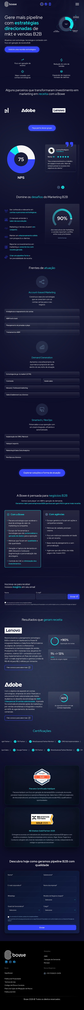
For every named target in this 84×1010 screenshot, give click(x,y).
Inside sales (48, 381)
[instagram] (10, 962)
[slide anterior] (58, 187)
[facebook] (14, 962)
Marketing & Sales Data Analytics (18, 450)
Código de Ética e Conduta (14, 985)
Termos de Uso (10, 982)
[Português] (41, 4)
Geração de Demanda (52, 959)
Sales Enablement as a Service (17, 395)
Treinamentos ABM (13, 332)
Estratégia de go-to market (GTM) (18, 374)
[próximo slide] (62, 187)
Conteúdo (10, 381)
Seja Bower (9, 973)
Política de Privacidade (39, 604)
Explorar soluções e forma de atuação (42, 472)
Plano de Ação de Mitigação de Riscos (18, 988)
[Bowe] (11, 4)
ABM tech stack (12, 318)
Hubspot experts (12, 444)
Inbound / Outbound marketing (17, 388)
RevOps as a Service (13, 457)
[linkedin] (6, 962)
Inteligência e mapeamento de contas (19, 312)
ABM (45, 956)
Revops (47, 963)
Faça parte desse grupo (42, 128)
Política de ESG (10, 992)
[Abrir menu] (77, 4)
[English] (46, 4)
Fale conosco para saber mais (17, 667)
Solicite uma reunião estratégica (22, 49)
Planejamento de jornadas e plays (18, 325)
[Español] (50, 4)
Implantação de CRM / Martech (17, 437)
